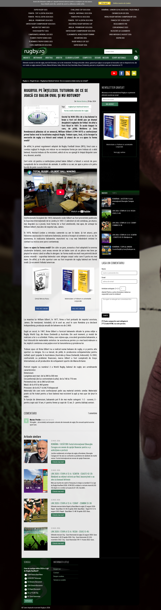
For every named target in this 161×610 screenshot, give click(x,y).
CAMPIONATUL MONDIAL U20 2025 (41, 34)
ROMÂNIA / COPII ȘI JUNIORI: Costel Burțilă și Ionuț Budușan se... (124, 248)
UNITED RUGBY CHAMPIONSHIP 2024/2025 (40, 24)
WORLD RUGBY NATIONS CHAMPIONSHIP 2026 (120, 17)
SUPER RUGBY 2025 (40, 10)
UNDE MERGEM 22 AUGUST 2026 (120, 34)
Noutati (104, 193)
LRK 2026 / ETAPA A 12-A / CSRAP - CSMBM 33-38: (124, 224)
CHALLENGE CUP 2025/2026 (80, 10)
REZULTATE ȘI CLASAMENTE (120, 31)
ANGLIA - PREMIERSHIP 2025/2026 (80, 27)
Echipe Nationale (119, 57)
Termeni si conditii (59, 580)
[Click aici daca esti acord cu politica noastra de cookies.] (104, 3)
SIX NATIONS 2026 (80, 38)
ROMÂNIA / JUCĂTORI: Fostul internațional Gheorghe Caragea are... (123, 201)
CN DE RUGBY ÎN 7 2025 (41, 31)
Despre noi (57, 569)
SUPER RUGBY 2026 (80, 45)
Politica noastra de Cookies (122, 3)
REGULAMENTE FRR (120, 24)
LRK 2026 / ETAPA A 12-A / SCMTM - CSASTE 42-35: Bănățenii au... (124, 236)
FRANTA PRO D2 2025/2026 (80, 17)
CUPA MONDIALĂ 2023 (120, 27)
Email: (104, 277)
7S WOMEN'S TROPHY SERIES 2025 (41, 41)
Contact (56, 573)
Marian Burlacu (82, 101)
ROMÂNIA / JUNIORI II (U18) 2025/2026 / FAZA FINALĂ (120, 10)
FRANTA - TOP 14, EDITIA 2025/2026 (80, 20)
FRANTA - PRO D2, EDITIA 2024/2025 (40, 17)
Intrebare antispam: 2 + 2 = (111, 289)
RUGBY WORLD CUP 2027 (80, 41)
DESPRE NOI (120, 38)
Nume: (104, 269)
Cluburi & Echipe (72, 57)
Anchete (26, 57)
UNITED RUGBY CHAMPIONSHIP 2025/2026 (80, 31)
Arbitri (59, 57)
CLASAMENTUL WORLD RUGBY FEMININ (80, 34)
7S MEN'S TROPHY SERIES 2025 (40, 38)
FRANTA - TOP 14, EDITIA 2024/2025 (40, 13)
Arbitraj (49, 57)
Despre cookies (58, 576)
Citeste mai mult (58, 462)
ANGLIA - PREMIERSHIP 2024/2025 (41, 20)
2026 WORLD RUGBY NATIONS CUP (80, 24)
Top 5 (114, 193)
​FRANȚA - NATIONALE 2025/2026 (80, 13)
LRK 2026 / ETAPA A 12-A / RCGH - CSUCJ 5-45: (124, 212)
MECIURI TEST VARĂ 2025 (40, 27)
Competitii (87, 57)
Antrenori (37, 57)
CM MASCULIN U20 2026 (120, 13)
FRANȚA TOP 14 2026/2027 (120, 20)
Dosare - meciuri (102, 57)
